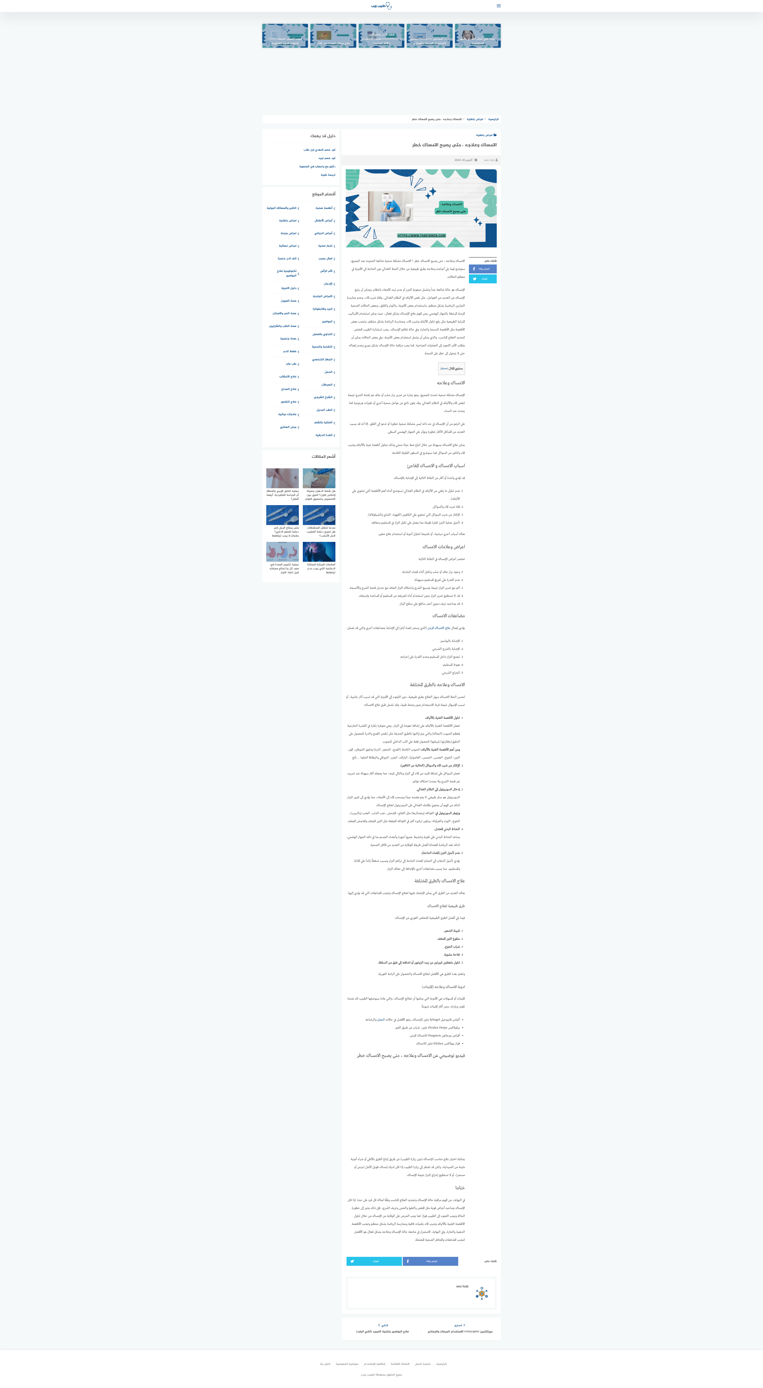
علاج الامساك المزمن (439, 628)
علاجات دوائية (287, 414)
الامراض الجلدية (322, 296)
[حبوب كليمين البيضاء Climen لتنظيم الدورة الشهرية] (285, 36)
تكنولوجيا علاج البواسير (286, 273)
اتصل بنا (325, 1364)
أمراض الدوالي (323, 233)
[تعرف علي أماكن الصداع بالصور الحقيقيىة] (478, 36)
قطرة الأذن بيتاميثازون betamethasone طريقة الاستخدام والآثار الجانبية (381, 39)
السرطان (326, 385)
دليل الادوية (288, 288)
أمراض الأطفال (323, 221)
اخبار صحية (325, 246)
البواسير (327, 322)
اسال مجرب (325, 259)
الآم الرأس (326, 271)
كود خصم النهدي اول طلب (319, 150)
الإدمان (328, 284)
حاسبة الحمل (423, 1364)
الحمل (381, 1020)
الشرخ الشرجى (323, 397)
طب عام (291, 364)
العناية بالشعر (323, 422)
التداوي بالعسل (322, 334)
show (444, 368)
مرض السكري (288, 427)
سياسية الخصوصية (347, 1364)
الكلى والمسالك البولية (281, 208)
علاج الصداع (288, 389)
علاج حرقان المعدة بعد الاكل (333, 43)
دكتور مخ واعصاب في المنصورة (317, 166)
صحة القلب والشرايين (282, 326)
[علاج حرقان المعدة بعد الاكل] (333, 36)
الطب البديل (324, 410)
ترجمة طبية (328, 175)
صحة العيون (288, 301)
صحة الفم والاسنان (284, 313)
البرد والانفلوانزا (322, 309)
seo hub (489, 160)
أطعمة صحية (324, 208)
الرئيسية (441, 1364)
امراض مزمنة (288, 233)
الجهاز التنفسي (322, 359)
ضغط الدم (289, 351)
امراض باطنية (484, 135)
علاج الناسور (288, 402)
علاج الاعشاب (287, 377)
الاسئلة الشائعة (400, 1364)
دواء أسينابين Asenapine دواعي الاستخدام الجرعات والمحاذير (429, 41)
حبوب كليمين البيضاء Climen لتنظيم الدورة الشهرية (285, 41)
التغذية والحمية (322, 347)
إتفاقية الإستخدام (374, 1364)
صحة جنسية (288, 339)
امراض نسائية (287, 246)
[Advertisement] (381, 81)
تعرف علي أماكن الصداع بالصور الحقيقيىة (478, 41)
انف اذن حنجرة (287, 259)
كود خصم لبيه (327, 158)
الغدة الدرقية (324, 435)
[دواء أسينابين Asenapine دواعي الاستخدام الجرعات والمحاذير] (429, 36)
